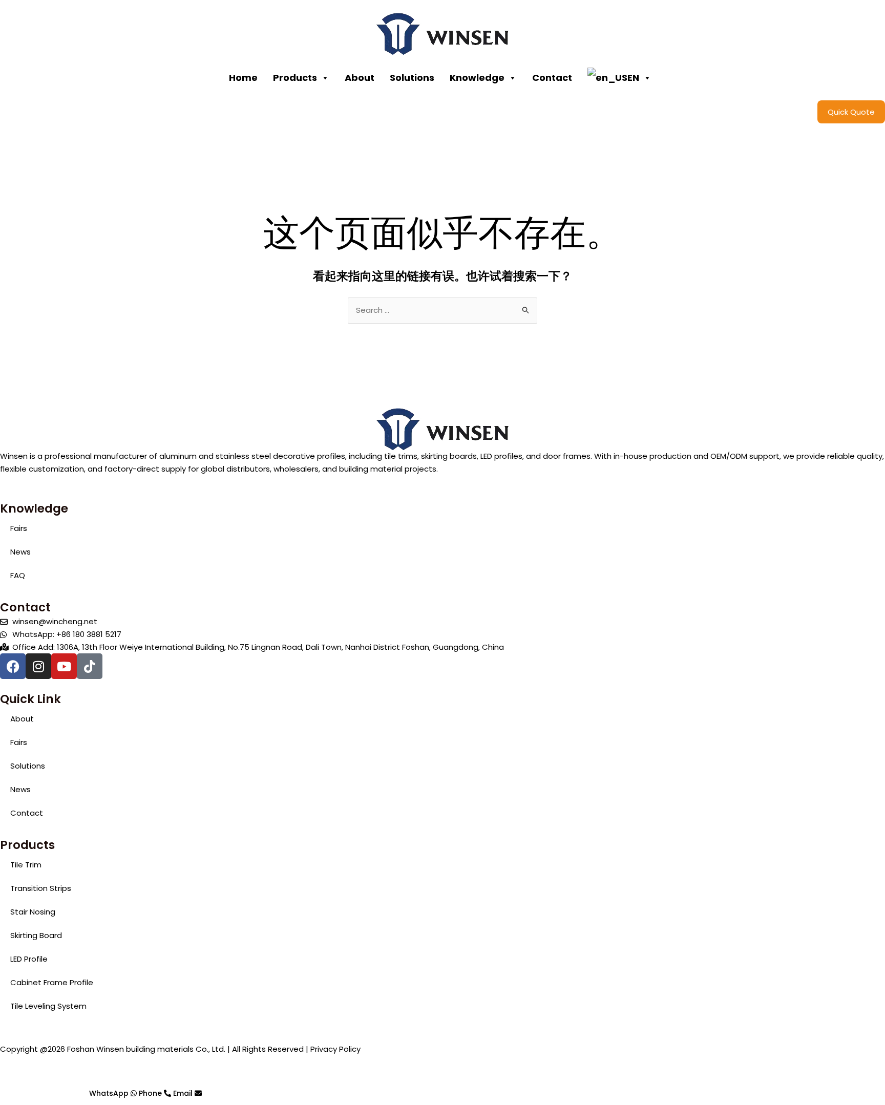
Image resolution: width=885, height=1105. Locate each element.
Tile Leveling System (48, 1006)
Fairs (18, 528)
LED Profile (29, 958)
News (20, 551)
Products (295, 77)
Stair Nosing (32, 911)
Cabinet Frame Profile (51, 982)
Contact (552, 77)
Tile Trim (25, 864)
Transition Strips (40, 888)
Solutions (412, 77)
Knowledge (477, 77)
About (359, 77)
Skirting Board (36, 935)
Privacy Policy (335, 1049)
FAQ (17, 575)
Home (243, 77)
